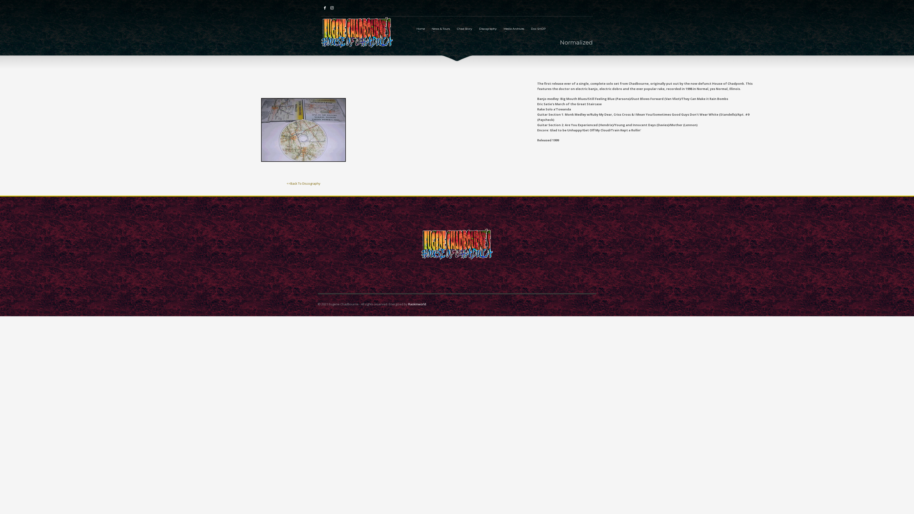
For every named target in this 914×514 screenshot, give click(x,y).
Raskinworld (417, 304)
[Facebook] (324, 7)
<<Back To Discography (303, 183)
